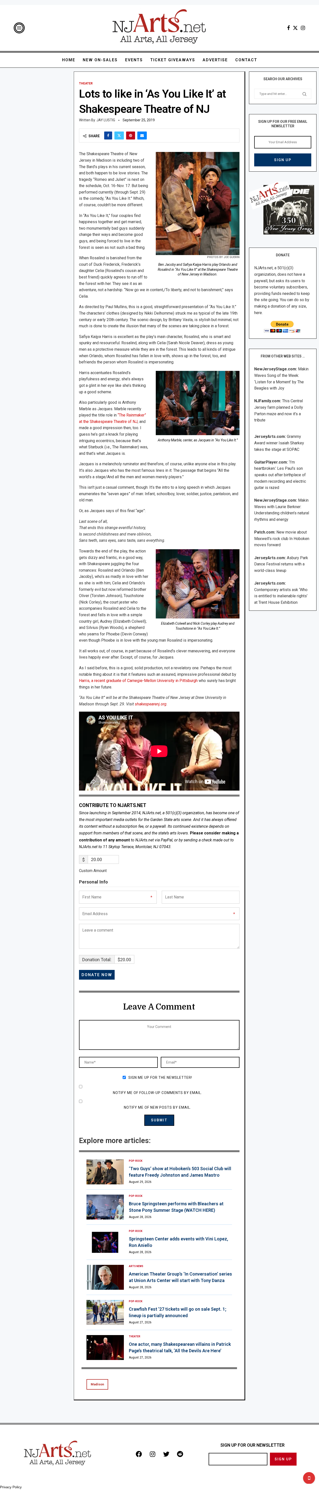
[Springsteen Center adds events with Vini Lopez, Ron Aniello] (105, 1242)
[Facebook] (288, 28)
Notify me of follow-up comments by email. (157, 1093)
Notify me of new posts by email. (157, 1107)
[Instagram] (303, 28)
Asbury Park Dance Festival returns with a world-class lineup (281, 564)
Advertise (215, 60)
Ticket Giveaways (172, 60)
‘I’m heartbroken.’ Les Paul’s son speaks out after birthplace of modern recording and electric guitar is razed (280, 475)
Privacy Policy (11, 1487)
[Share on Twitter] (119, 135)
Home (68, 60)
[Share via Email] (142, 135)
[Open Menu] (19, 27)
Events (134, 60)
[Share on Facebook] (108, 135)
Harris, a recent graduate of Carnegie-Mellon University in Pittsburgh (138, 680)
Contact (246, 60)
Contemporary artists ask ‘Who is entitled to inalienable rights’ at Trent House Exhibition (281, 596)
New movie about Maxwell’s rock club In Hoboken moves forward (281, 538)
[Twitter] (295, 28)
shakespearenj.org (150, 704)
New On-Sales (100, 60)
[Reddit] (180, 1454)
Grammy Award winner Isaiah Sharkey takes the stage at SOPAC (279, 443)
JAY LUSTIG (105, 120)
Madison (97, 1384)
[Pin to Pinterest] (130, 135)
